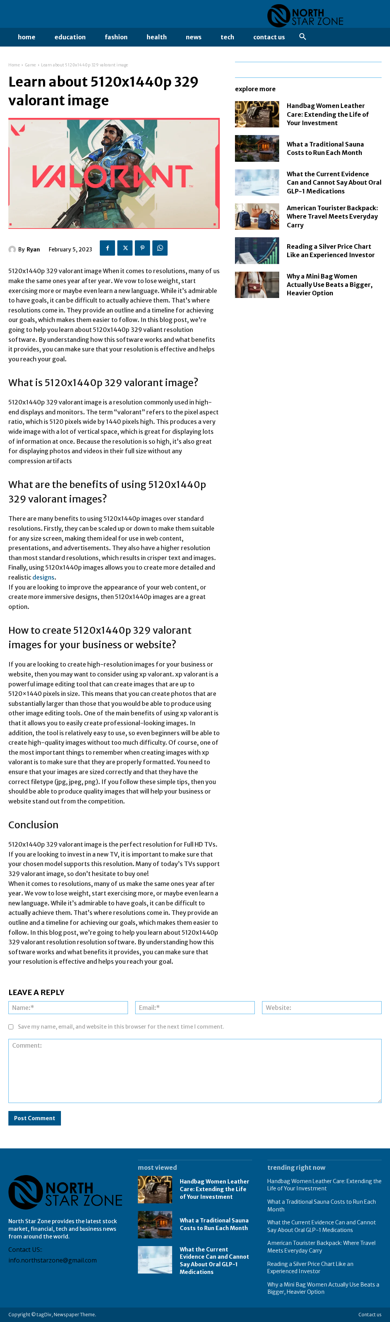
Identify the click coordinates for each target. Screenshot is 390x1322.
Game (30, 65)
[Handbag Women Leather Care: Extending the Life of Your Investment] (257, 114)
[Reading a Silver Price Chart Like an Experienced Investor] (257, 250)
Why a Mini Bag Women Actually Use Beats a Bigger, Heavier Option (329, 284)
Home (14, 65)
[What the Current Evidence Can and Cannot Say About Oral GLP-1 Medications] (257, 182)
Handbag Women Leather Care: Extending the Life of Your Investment (328, 114)
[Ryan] (13, 249)
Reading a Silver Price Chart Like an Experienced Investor (310, 1268)
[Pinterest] (142, 248)
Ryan (33, 249)
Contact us (370, 1314)
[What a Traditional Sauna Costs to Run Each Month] (257, 148)
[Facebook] (107, 248)
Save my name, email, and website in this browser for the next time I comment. (121, 1026)
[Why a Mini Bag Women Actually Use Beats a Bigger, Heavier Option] (257, 285)
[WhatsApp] (160, 248)
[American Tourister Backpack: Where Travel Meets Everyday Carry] (257, 216)
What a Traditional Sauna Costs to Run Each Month (214, 1224)
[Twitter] (125, 248)
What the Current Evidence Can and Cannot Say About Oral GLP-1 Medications (334, 182)
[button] (302, 37)
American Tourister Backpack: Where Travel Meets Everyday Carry (332, 216)
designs (43, 577)
